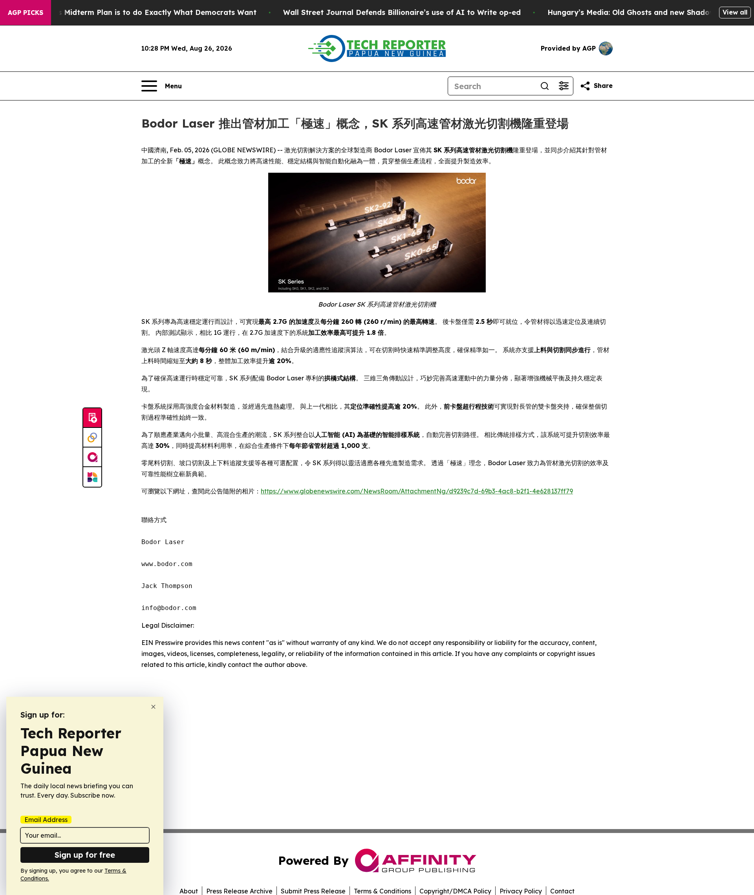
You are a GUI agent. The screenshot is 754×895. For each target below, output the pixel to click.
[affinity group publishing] (92, 457)
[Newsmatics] (92, 477)
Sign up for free (85, 855)
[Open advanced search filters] (563, 86)
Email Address (46, 820)
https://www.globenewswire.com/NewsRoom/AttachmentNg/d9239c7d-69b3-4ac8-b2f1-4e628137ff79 (417, 491)
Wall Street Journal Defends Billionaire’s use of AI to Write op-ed (402, 12)
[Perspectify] (92, 438)
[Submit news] (92, 418)
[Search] (544, 86)
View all (735, 12)
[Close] (153, 707)
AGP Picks (25, 12)
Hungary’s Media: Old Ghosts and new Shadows (633, 12)
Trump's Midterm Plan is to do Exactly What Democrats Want (144, 12)
